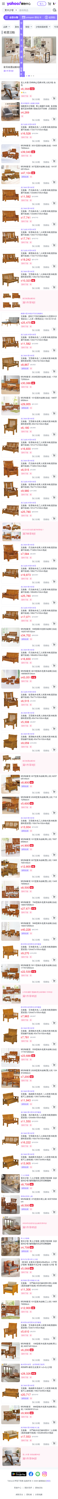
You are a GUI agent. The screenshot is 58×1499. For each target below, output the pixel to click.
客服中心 (17, 1487)
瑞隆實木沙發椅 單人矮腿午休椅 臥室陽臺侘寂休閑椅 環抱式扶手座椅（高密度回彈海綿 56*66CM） (39, 107)
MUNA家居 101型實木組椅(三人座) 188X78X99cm (39, 1302)
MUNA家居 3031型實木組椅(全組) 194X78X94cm (39, 146)
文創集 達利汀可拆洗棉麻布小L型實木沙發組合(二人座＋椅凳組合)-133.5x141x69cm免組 (39, 317)
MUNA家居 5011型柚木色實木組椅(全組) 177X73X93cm (39, 966)
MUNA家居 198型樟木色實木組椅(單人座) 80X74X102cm (39, 1344)
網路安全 (19, 1494)
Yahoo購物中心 (19, 4)
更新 (48, 1480)
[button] (26, 75)
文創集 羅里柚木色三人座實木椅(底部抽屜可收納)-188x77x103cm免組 (39, 569)
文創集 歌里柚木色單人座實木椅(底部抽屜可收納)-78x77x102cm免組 (39, 485)
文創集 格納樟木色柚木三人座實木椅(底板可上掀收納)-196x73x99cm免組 (39, 1389)
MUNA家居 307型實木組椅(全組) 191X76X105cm (39, 167)
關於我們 (28, 1487)
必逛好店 (21, 52)
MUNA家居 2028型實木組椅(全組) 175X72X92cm (39, 377)
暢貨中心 (21, 29)
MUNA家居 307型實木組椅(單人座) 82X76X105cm (39, 777)
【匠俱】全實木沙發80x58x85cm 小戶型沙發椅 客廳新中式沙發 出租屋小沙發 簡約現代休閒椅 (39, 1263)
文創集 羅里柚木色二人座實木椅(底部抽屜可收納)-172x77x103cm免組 (39, 128)
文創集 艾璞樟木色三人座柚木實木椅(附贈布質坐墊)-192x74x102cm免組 (39, 821)
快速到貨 (21, 35)
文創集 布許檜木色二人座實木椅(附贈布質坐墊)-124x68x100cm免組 (39, 1116)
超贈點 (52, 17)
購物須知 (39, 1487)
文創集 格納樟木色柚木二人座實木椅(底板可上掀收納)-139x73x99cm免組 (39, 1095)
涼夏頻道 (21, 46)
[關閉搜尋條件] (16, 10)
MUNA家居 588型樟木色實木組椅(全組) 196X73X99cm (39, 924)
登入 (42, 3)
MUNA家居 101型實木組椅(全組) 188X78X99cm (39, 398)
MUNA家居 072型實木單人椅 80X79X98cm (39, 1200)
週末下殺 (21, 57)
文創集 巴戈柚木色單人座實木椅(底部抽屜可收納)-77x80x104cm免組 (39, 464)
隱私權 (29, 1494)
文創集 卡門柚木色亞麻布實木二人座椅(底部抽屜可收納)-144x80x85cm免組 (39, 1431)
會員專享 (21, 63)
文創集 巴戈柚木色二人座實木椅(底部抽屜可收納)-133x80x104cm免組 (39, 191)
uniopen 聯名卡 (33, 17)
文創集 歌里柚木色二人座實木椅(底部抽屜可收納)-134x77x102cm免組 (39, 233)
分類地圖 (38, 1494)
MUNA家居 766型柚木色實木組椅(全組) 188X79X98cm (39, 903)
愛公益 (21, 69)
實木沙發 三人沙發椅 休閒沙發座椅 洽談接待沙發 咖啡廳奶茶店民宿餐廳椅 (39, 1179)
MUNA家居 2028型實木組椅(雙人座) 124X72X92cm (39, 1071)
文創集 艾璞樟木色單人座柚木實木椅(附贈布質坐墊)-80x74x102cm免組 (39, 422)
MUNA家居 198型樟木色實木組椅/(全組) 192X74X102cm (39, 630)
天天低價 (21, 40)
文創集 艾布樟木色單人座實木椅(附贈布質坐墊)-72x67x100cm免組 (39, 1326)
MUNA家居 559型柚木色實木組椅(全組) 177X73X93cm (39, 1050)
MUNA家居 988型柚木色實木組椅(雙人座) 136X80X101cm (39, 1407)
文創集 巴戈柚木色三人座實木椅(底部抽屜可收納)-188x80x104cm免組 (39, 590)
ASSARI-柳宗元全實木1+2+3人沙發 (36, 1367)
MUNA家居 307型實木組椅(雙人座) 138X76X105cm (39, 861)
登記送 (21, 23)
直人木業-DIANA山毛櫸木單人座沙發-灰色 (38, 83)
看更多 (21, 74)
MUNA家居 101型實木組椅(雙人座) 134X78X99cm (39, 882)
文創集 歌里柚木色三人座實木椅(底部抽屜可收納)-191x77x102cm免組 (39, 443)
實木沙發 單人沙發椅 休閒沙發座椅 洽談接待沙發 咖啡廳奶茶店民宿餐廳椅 (39, 1242)
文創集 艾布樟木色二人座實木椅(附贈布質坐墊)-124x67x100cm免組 (39, 948)
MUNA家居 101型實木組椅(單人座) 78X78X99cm (39, 840)
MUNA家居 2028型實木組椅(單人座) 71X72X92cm (39, 798)
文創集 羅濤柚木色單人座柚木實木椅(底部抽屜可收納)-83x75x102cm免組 (39, 737)
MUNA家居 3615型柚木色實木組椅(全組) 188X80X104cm (39, 672)
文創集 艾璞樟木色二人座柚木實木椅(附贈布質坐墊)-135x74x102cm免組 (39, 275)
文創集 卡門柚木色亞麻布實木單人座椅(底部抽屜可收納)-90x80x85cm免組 (39, 1284)
